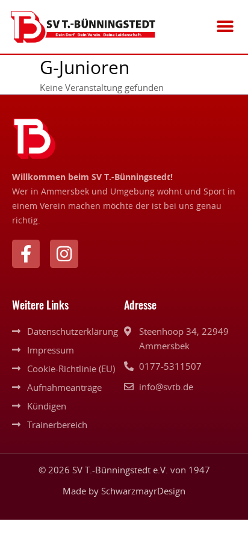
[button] (225, 26)
